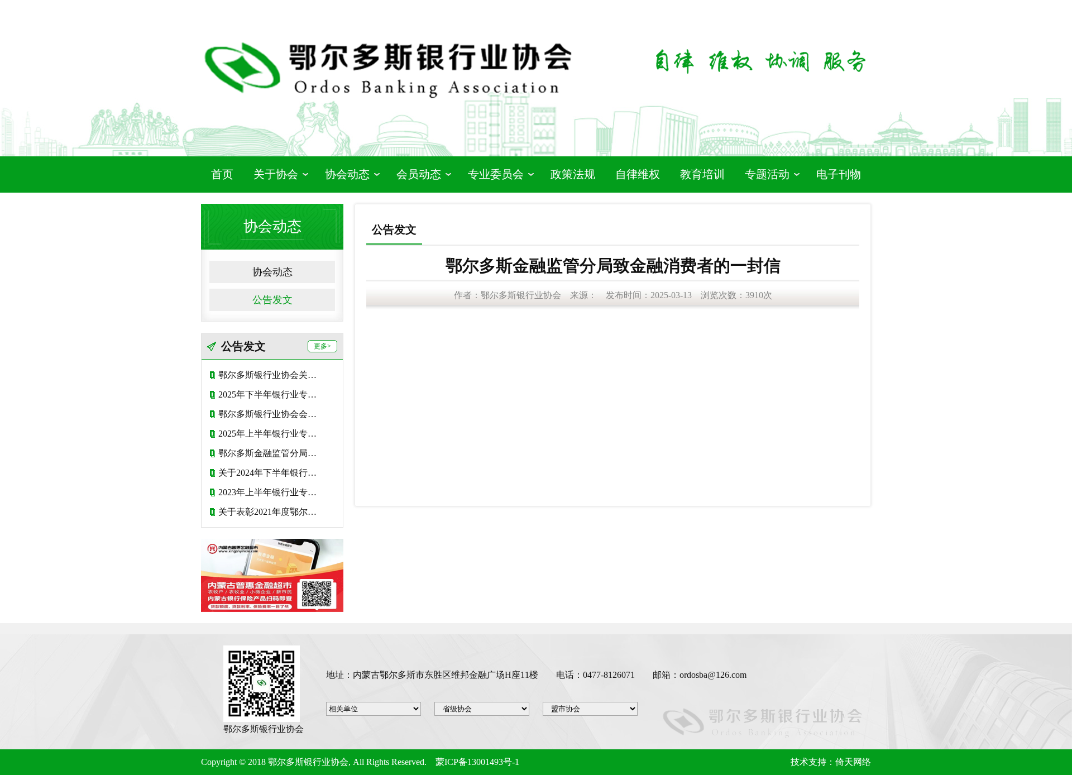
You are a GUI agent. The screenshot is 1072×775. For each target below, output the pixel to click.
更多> (322, 346)
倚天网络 (853, 762)
